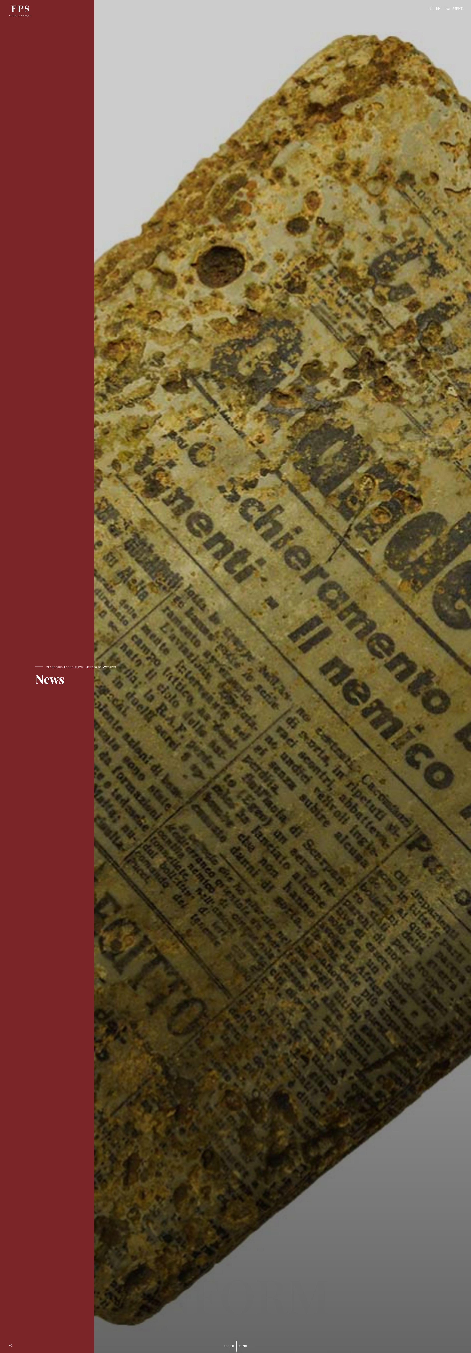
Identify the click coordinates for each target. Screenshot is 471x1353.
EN (438, 8)
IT (430, 8)
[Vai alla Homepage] (20, 11)
